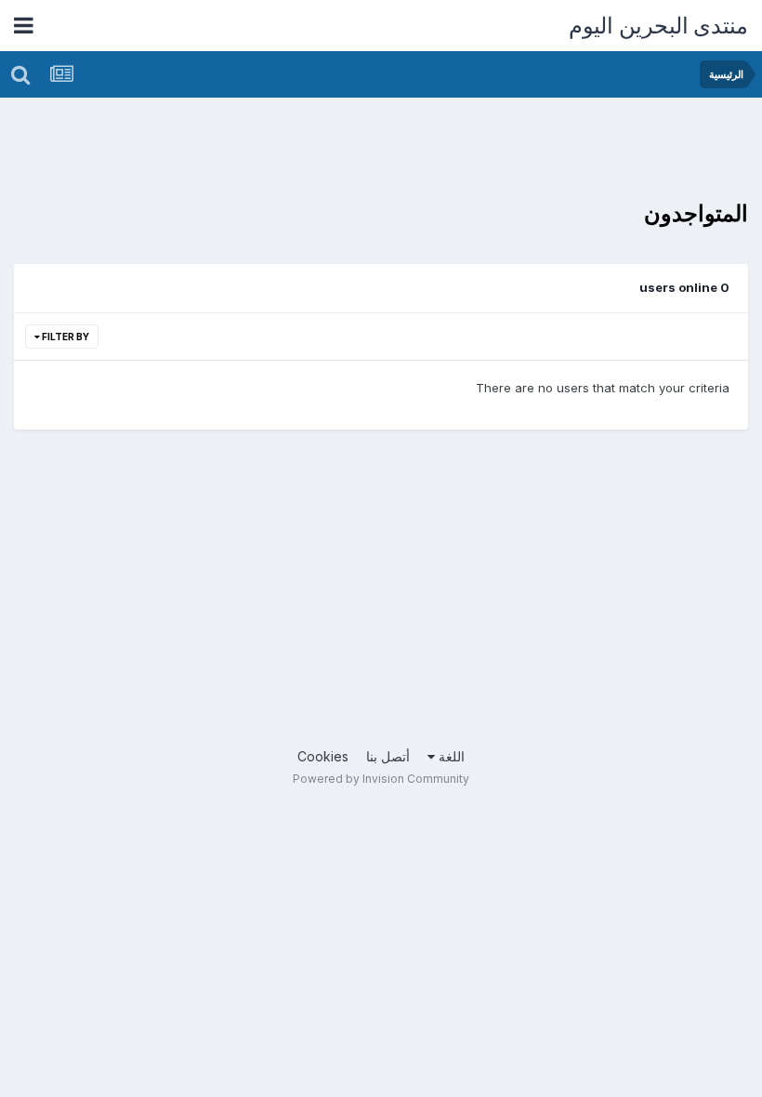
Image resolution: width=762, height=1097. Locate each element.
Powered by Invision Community (381, 779)
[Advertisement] (410, 153)
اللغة (450, 756)
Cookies (322, 756)
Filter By (64, 336)
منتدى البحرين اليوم (658, 25)
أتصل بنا (388, 756)
